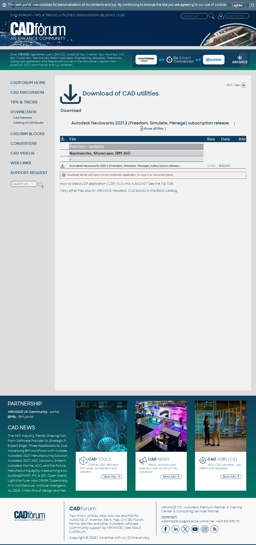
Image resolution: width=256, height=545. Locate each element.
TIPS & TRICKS (24, 102)
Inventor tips (95, 54)
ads (113, 5)
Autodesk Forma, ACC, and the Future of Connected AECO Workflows (62, 466)
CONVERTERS (23, 143)
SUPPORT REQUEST (29, 172)
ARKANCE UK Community (28, 412)
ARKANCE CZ (171, 507)
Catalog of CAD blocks (28, 122)
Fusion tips (23, 58)
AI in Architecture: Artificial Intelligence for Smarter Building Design (59, 486)
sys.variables (63, 65)
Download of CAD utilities (119, 93)
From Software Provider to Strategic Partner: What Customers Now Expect (65, 441)
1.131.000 (24, 54)
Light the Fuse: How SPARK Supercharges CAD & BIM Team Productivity (62, 481)
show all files (152, 128)
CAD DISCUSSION (27, 92)
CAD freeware (22, 117)
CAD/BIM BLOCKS (27, 133)
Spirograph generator (25, 61)
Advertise (106, 538)
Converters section (96, 61)
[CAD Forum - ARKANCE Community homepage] (38, 40)
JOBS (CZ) (222, 459)
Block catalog (166, 191)
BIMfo (12, 417)
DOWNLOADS (23, 111)
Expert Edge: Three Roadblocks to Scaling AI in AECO (48, 446)
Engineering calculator (90, 58)
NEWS (159, 459)
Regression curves (61, 61)
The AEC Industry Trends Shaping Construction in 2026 (50, 436)
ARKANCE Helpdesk (111, 191)
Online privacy (139, 538)
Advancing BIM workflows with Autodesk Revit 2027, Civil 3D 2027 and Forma (66, 451)
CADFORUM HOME (28, 82)
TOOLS (99, 459)
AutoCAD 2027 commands (29, 65)
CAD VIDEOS (22, 153)
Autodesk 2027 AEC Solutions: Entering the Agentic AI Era (52, 461)
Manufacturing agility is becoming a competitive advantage (53, 471)
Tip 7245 (167, 184)
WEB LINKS (20, 163)
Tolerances (114, 58)
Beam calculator (61, 58)
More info (110, 476)
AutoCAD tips (76, 54)
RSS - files (234, 85)
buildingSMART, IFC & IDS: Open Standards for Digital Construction (58, 476)
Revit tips (111, 54)
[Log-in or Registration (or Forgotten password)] (220, 19)
